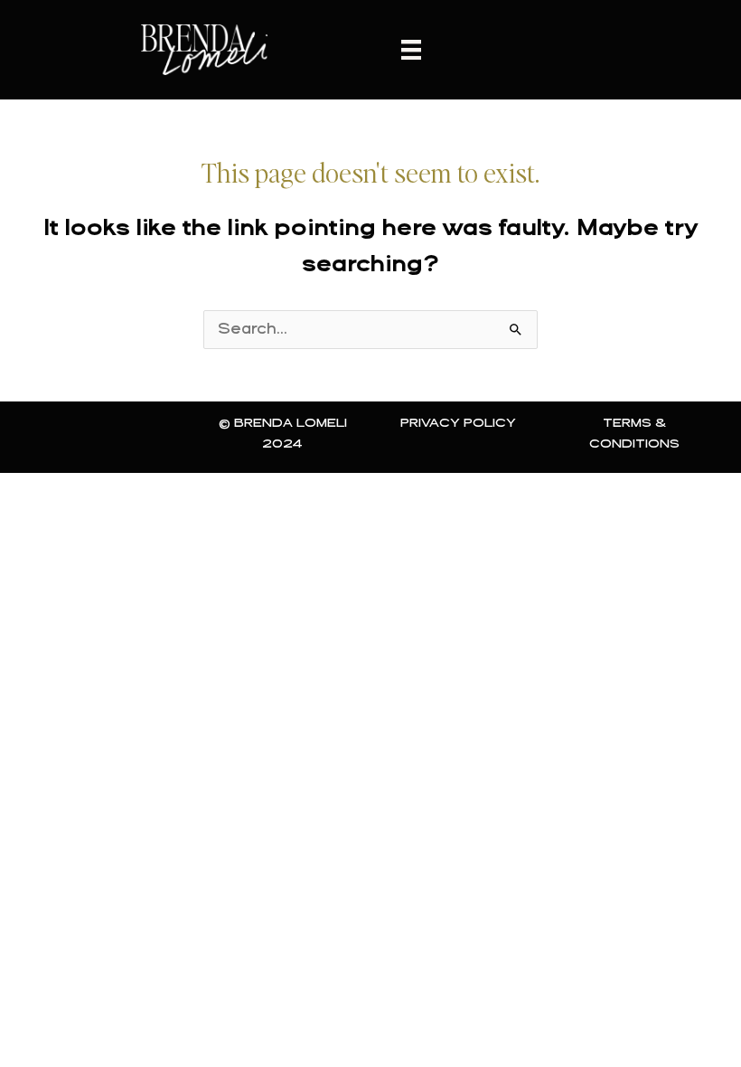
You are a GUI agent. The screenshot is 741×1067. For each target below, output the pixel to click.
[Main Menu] (411, 49)
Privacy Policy (458, 423)
